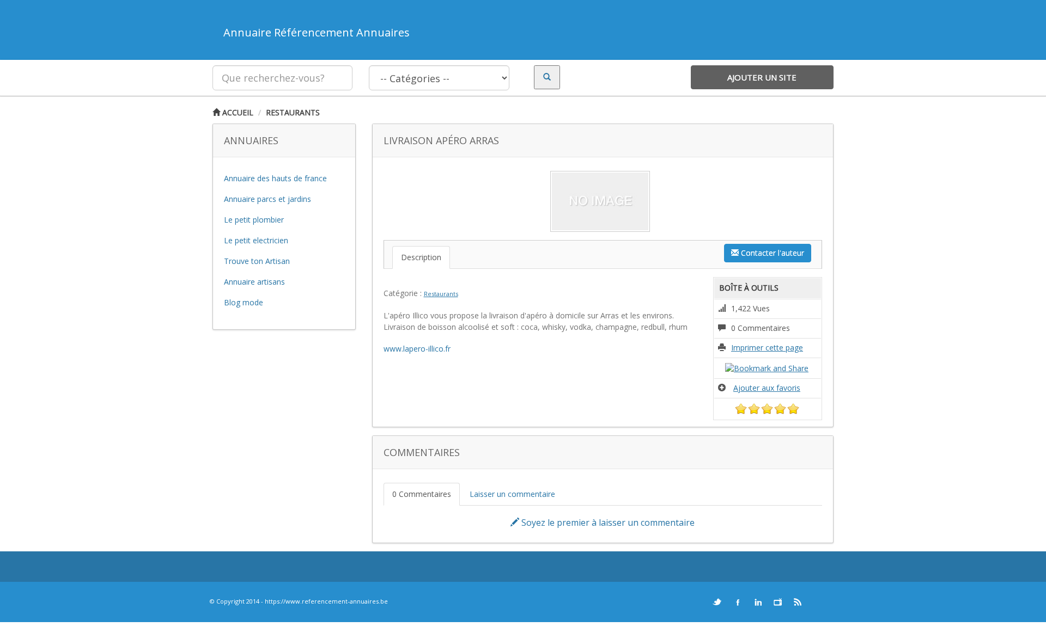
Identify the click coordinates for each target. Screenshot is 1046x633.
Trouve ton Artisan (257, 261)
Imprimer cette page (767, 347)
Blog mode (243, 302)
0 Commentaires (421, 494)
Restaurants (293, 112)
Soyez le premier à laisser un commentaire (607, 522)
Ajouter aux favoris (766, 388)
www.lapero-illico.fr (417, 348)
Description (421, 257)
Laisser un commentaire (512, 494)
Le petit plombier (254, 219)
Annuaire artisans (254, 281)
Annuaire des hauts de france (275, 178)
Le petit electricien (256, 240)
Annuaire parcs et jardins (267, 199)
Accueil (236, 112)
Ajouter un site (761, 77)
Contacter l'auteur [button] (771, 253)
